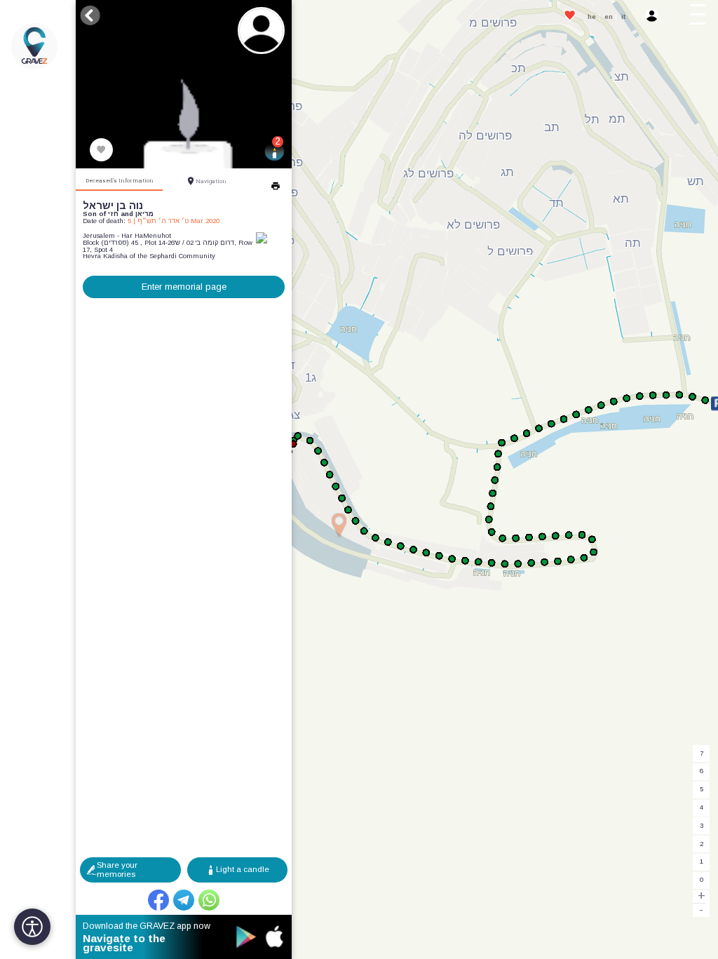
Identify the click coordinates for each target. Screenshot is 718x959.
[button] (700, 16)
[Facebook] (158, 900)
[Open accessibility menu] (32, 926)
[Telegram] (183, 900)
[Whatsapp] (208, 900)
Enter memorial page (184, 286)
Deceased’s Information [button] (120, 180)
